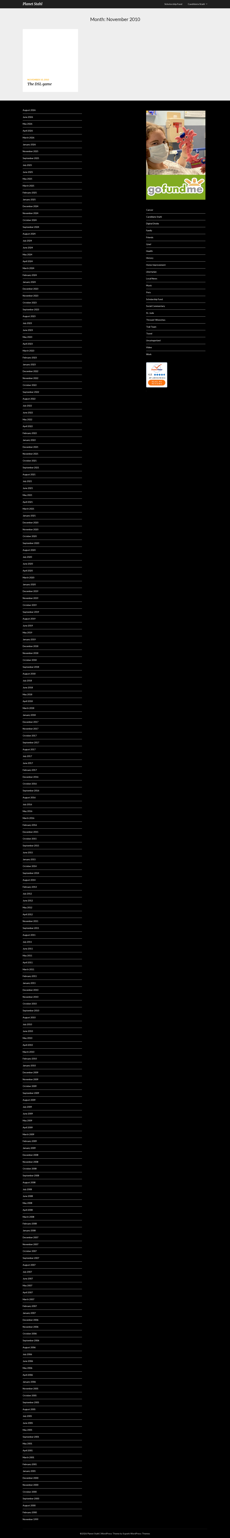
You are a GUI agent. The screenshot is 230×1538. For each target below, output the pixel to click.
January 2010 (29, 1065)
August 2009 (29, 1100)
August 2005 (29, 1409)
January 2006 (29, 1381)
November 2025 (30, 151)
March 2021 (28, 508)
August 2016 (29, 797)
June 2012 (28, 900)
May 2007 (27, 1285)
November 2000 (30, 1484)
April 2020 (28, 570)
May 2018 (27, 694)
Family (149, 230)
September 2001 (31, 1436)
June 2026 (28, 117)
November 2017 (30, 728)
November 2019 (30, 598)
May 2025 (27, 178)
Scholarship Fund (154, 299)
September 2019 (31, 612)
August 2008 (29, 1182)
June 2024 (28, 247)
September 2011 (31, 928)
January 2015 (29, 859)
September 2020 (31, 543)
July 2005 (27, 1416)
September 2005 (31, 1402)
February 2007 (30, 1306)
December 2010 (30, 990)
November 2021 (30, 453)
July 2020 (27, 557)
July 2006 (27, 1354)
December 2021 (30, 447)
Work (148, 354)
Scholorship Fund (173, 4)
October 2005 (30, 1395)
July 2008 (27, 1189)
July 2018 (27, 680)
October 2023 (30, 302)
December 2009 (30, 1072)
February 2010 (30, 1058)
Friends (149, 237)
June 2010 (28, 1031)
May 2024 (27, 254)
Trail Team (151, 326)
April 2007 (28, 1292)
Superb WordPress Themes (136, 1533)
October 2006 (30, 1333)
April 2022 (28, 426)
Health (149, 251)
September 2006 (31, 1340)
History (149, 258)
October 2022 (30, 385)
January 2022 (29, 440)
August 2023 (29, 316)
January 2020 (29, 584)
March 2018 (28, 708)
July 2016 (27, 804)
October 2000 (30, 1491)
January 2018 (29, 715)
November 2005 (30, 1388)
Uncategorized (153, 340)
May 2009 (27, 1120)
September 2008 (31, 1175)
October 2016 (30, 783)
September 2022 (31, 392)
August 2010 (29, 1017)
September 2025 (31, 158)
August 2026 (29, 110)
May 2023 (27, 337)
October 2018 (30, 660)
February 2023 (30, 357)
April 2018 (28, 701)
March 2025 (28, 185)
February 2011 (30, 976)
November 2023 (30, 295)
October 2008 (30, 1168)
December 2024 (30, 206)
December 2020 (30, 522)
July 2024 (27, 240)
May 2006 (27, 1368)
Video (149, 347)
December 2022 (30, 371)
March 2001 (28, 1457)
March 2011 (28, 969)
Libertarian (151, 271)
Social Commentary (155, 306)
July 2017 (27, 756)
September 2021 (31, 467)
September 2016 (31, 790)
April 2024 (28, 261)
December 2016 (30, 777)
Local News (151, 278)
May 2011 (27, 955)
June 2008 (28, 1196)
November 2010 (30, 996)
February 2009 (30, 1141)
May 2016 (27, 811)
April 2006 (28, 1375)
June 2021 (28, 488)
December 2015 (30, 832)
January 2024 (29, 282)
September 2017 (31, 742)
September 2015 (31, 845)
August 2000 (29, 1505)
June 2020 (28, 563)
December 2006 (30, 1320)
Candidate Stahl (196, 4)
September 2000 (31, 1498)
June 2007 (28, 1278)
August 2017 (29, 749)
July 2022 (27, 405)
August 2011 (29, 935)
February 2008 (30, 1223)
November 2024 (30, 213)
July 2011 (27, 941)
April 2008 (28, 1210)
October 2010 (30, 1003)
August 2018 (29, 673)
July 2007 (27, 1271)
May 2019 (27, 632)
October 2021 (30, 460)
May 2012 (27, 907)
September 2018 (31, 667)
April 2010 (28, 1045)
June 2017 (28, 763)
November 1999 (30, 1519)
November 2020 (30, 529)
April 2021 (28, 502)
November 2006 (30, 1326)
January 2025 (29, 199)
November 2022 (30, 378)
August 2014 (29, 880)
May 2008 (27, 1203)
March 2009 (28, 1134)
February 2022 (30, 433)
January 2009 (29, 1148)
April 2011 (28, 962)
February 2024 (30, 275)
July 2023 (27, 323)
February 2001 (30, 1464)
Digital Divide (152, 223)
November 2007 (30, 1244)
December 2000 (30, 1478)
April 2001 (28, 1450)
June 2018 (28, 687)
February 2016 (30, 825)
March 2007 (28, 1299)
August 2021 (29, 474)
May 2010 (27, 1038)
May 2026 (27, 123)
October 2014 (30, 866)
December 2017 (30, 722)
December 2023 (30, 288)
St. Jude (150, 313)
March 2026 (28, 137)
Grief (148, 244)
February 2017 (30, 770)
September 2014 (31, 873)
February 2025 (30, 192)
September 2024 (31, 227)
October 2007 (30, 1251)
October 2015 (30, 838)
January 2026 (29, 144)
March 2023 (28, 350)
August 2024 (29, 233)
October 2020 (30, 536)
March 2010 (28, 1051)
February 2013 (30, 887)
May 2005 (27, 1429)
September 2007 (31, 1258)
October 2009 (30, 1086)
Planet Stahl (32, 4)
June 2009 (28, 1113)
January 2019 (29, 639)
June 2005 (28, 1423)
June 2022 (28, 412)
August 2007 (29, 1265)
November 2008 (30, 1161)
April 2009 (28, 1127)
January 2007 (29, 1313)
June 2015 (28, 852)
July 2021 (27, 481)
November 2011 (30, 921)
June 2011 (28, 948)
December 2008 (30, 1155)
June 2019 (28, 625)
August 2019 (29, 618)
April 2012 (28, 914)
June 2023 (28, 330)
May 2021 (27, 495)
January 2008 (29, 1230)
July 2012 (27, 893)
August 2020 (29, 550)
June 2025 (28, 172)
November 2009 (30, 1079)
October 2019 (30, 605)
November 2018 (30, 653)
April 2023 (28, 343)
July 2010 (27, 1024)
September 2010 (31, 1010)
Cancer (149, 209)
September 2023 (31, 309)
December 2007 (30, 1237)
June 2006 (28, 1361)
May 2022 (27, 419)
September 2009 (31, 1093)
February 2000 (30, 1512)
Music (149, 285)
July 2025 (27, 165)
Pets (148, 292)
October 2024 (30, 220)
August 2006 (29, 1347)
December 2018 (30, 646)
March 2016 (28, 818)
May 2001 (27, 1443)
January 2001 (29, 1471)
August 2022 (29, 398)
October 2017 (30, 735)
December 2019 (30, 591)
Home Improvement (156, 264)
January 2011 (29, 983)
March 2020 (28, 577)
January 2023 (29, 364)
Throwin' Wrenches (155, 319)
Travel (149, 333)
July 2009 (27, 1106)
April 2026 (28, 130)
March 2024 (28, 268)
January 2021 (29, 515)
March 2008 (28, 1216)
